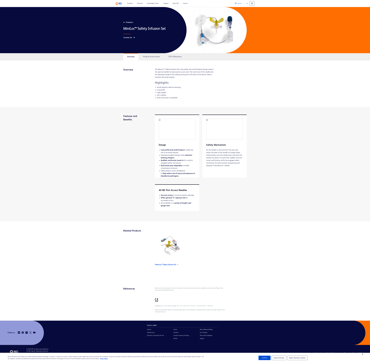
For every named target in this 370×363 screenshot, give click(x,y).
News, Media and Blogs (206, 329)
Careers (149, 329)
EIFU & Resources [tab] (175, 57)
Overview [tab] (131, 57)
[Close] (362, 354)
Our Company (203, 332)
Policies (175, 338)
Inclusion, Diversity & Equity (181, 335)
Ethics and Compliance (206, 335)
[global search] (252, 3)
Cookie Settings (279, 358)
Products (129, 22)
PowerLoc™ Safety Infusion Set (165, 265)
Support (202, 338)
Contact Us (127, 38)
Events (175, 329)
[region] (185, 358)
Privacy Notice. (104, 358)
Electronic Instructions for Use (155, 335)
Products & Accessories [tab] (151, 57)
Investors (176, 332)
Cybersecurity (151, 332)
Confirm (264, 358)
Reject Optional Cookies (297, 358)
